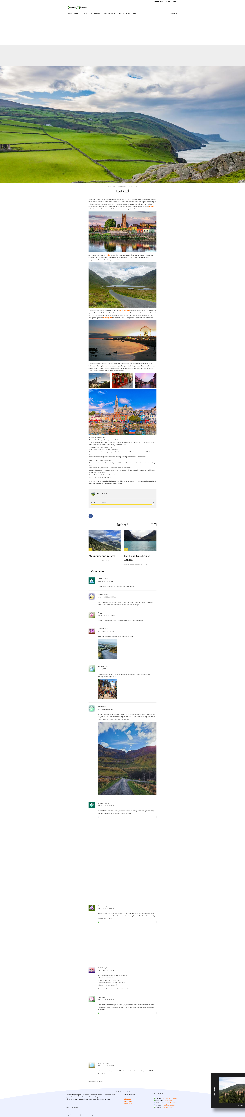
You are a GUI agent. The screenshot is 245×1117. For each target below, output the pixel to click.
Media (128, 13)
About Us (127, 1099)
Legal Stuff (128, 1103)
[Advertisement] (122, 30)
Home (70, 13)
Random (93, 560)
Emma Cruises (168, 1107)
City (85, 13)
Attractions (95, 13)
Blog (120, 13)
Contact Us (128, 1101)
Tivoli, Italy (240, 1105)
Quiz (134, 13)
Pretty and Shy (109, 13)
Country (77, 13)
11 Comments (123, 186)
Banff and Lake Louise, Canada (137, 558)
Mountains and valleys (102, 556)
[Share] (91, 516)
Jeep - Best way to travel (169, 1098)
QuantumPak (168, 1100)
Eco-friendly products (170, 1103)
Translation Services (169, 1105)
